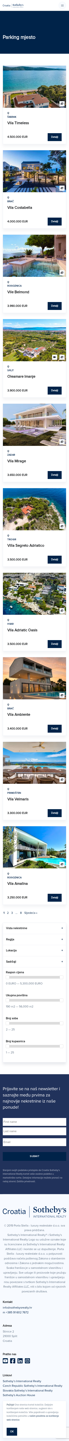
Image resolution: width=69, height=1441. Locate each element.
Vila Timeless (18, 123)
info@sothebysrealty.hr (17, 1307)
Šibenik (12, 117)
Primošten (14, 793)
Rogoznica (14, 286)
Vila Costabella (19, 208)
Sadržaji (34, 961)
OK (12, 1431)
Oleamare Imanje (21, 376)
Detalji (54, 137)
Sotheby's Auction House (19, 1395)
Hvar (10, 624)
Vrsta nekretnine (34, 928)
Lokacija (34, 950)
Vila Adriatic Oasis (22, 630)
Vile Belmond (18, 292)
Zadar (11, 455)
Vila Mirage (16, 461)
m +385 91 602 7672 (16, 1312)
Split (10, 370)
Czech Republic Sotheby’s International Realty (32, 1385)
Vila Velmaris (18, 799)
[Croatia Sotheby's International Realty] (13, 5)
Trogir (11, 539)
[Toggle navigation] (62, 5)
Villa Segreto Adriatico (25, 545)
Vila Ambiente (18, 714)
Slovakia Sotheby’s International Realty (28, 1390)
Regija (34, 939)
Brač (10, 201)
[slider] (7, 977)
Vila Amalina (17, 883)
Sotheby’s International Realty (22, 1381)
